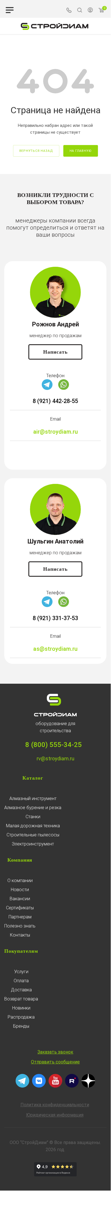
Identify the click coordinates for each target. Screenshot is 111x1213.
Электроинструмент (33, 844)
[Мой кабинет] (90, 10)
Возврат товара (21, 999)
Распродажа (21, 1017)
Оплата (21, 980)
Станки (33, 816)
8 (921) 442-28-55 (55, 401)
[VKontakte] (39, 1086)
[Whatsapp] (63, 388)
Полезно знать (19, 926)
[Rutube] (72, 1086)
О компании (20, 880)
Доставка (21, 989)
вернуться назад (36, 151)
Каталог (32, 778)
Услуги (21, 971)
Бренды (21, 1026)
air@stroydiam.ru (55, 431)
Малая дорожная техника (33, 825)
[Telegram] (47, 388)
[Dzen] (88, 1086)
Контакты (20, 935)
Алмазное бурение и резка (32, 807)
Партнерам (20, 917)
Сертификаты (20, 907)
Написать (55, 352)
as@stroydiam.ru (55, 648)
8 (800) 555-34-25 (53, 745)
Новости (20, 889)
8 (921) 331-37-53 (55, 618)
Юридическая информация (54, 1115)
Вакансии (20, 898)
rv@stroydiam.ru (55, 758)
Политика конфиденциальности (54, 1104)
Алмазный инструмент (32, 798)
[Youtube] (55, 1086)
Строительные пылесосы (33, 835)
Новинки (21, 1008)
